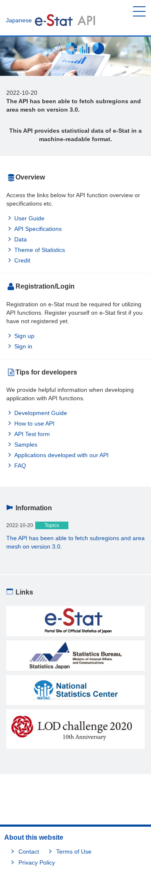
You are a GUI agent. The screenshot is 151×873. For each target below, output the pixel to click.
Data (20, 239)
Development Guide (40, 413)
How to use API (34, 423)
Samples (25, 444)
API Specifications (38, 228)
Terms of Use (73, 851)
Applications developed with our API (61, 455)
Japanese (19, 20)
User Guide (29, 218)
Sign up (24, 335)
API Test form (32, 434)
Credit (22, 260)
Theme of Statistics (39, 249)
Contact (28, 851)
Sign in (23, 346)
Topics (51, 525)
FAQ (20, 465)
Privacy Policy (36, 862)
